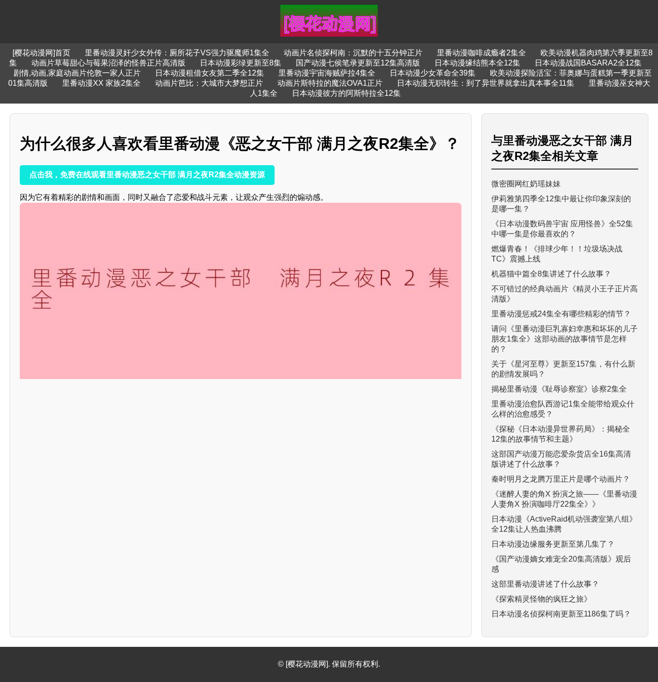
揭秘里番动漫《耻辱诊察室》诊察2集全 (559, 389)
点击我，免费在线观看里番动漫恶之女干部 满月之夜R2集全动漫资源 (147, 174)
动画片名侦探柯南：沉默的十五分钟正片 (353, 53)
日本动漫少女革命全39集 (432, 73)
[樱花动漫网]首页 (41, 53)
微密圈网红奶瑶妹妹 (526, 184)
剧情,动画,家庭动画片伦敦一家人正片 (77, 73)
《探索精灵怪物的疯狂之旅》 (541, 599)
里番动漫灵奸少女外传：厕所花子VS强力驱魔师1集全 (177, 53)
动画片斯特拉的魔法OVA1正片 (329, 83)
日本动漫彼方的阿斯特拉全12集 (346, 93)
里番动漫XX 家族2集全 (101, 83)
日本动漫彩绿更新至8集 (240, 63)
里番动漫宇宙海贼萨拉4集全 (326, 73)
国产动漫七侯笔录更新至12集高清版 (358, 63)
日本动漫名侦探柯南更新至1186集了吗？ (561, 614)
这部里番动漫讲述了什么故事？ (545, 584)
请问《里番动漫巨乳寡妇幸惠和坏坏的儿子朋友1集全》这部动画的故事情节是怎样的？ (564, 339)
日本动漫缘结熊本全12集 (477, 63)
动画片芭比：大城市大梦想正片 (209, 83)
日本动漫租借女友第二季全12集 (209, 73)
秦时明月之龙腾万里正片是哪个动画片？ (560, 479)
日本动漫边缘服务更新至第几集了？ (553, 544)
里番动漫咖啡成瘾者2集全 (481, 53)
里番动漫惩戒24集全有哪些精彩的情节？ (561, 314)
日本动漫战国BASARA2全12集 (588, 63)
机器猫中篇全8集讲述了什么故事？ (551, 274)
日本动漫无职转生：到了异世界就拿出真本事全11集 (485, 83)
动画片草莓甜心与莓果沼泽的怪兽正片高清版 (108, 63)
